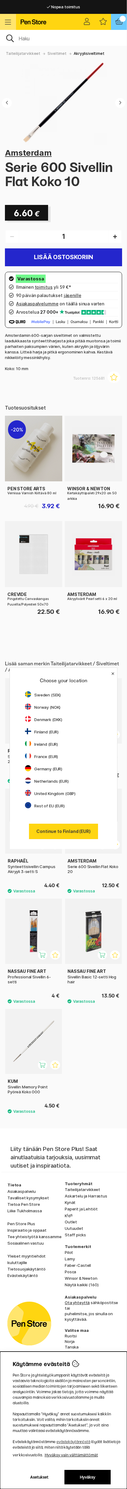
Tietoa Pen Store (23, 1204)
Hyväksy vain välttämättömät (71, 1455)
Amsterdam (28, 152)
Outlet (71, 1221)
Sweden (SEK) (47, 694)
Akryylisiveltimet (89, 53)
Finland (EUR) (46, 731)
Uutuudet (74, 1228)
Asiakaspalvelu (21, 1191)
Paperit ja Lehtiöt (81, 1208)
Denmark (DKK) (48, 719)
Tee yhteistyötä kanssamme (34, 1236)
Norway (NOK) (47, 707)
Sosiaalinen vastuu (25, 1243)
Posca (70, 1271)
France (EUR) (46, 756)
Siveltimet (57, 53)
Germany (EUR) (48, 768)
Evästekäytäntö (22, 1275)
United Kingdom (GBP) (55, 793)
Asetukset (39, 1477)
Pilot (69, 1252)
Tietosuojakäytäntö (26, 1269)
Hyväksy (87, 1477)
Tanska (72, 1346)
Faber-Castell (78, 1265)
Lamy (70, 1258)
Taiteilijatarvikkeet (23, 53)
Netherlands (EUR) (51, 781)
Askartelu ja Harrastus (86, 1195)
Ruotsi (71, 1335)
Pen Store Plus (21, 1223)
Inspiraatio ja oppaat (27, 1230)
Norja (70, 1341)
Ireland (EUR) (46, 744)
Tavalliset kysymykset (28, 1197)
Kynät (70, 1202)
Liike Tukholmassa (24, 1210)
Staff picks (75, 1234)
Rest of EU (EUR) (49, 805)
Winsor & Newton (81, 1278)
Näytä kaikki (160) (81, 1284)
